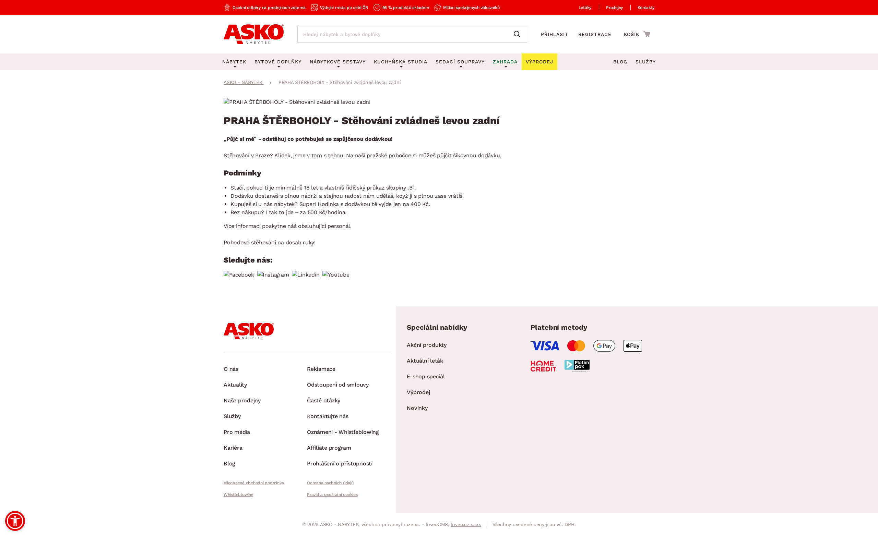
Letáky (585, 7)
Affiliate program (329, 447)
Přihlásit (554, 34)
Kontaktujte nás (327, 416)
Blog (620, 61)
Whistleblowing (238, 494)
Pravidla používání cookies (332, 494)
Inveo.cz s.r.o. (466, 524)
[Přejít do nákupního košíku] (637, 34)
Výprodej (418, 392)
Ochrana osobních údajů (330, 482)
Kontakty (646, 7)
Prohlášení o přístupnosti (339, 463)
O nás (231, 369)
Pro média (237, 432)
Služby (646, 61)
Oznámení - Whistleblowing (343, 432)
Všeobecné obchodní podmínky (254, 482)
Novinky (417, 408)
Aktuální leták (425, 360)
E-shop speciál (426, 376)
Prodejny (614, 7)
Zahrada (505, 61)
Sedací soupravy (460, 61)
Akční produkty (427, 345)
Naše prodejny (242, 400)
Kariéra (233, 447)
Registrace (595, 34)
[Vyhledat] (518, 34)
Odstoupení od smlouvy (338, 384)
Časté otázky (323, 400)
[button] (15, 521)
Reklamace (321, 369)
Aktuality (235, 384)
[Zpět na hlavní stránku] (254, 34)
